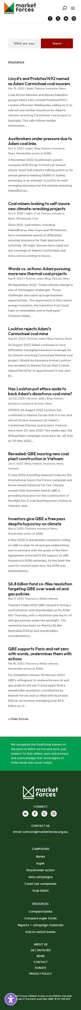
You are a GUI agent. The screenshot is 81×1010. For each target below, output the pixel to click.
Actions (30, 278)
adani (30, 88)
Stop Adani (40, 891)
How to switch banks (40, 932)
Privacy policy (40, 974)
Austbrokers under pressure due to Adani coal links (40, 141)
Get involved (41, 950)
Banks (40, 857)
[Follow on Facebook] (50, 18)
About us (40, 944)
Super (40, 863)
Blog (37, 148)
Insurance (52, 88)
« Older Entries (18, 719)
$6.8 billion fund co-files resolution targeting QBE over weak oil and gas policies (40, 588)
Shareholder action (40, 870)
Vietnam (13, 468)
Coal (37, 213)
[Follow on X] (58, 18)
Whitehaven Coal (27, 218)
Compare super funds (40, 918)
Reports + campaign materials (40, 925)
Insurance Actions (32, 403)
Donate (40, 968)
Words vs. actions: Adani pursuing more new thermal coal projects (39, 271)
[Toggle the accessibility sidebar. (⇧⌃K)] (11, 999)
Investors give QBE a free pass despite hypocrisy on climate (36, 521)
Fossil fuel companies (41, 884)
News (62, 88)
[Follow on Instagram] (74, 18)
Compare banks (40, 912)
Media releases (49, 598)
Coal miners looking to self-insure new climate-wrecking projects (39, 206)
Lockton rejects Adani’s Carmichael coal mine (29, 331)
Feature (39, 88)
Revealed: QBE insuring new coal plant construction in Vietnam (38, 456)
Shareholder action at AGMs (33, 153)
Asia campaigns (40, 877)
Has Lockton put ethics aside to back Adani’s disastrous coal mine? (40, 391)
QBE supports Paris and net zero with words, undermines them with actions (40, 653)
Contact (41, 962)
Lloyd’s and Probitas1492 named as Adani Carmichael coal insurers (39, 81)
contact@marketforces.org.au (45, 832)
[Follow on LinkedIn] (66, 18)
